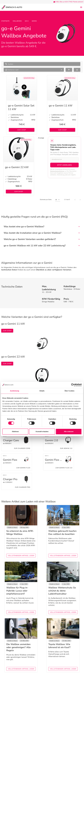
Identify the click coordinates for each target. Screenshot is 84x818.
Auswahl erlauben (42, 431)
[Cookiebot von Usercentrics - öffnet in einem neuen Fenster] (73, 384)
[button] (34, 70)
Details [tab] (42, 391)
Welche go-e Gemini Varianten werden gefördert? (30, 239)
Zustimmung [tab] (14, 391)
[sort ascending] (69, 70)
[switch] (32, 423)
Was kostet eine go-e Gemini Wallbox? (24, 226)
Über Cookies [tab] (69, 391)
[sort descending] (77, 70)
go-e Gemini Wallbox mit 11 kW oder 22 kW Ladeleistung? (35, 245)
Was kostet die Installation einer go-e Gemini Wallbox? (32, 232)
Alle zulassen (68, 431)
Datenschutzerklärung (57, 171)
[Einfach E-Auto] (12, 7)
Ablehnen (15, 431)
